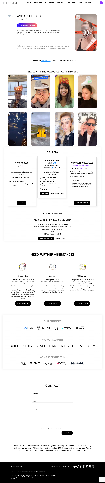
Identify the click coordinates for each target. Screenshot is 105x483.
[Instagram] (77, 466)
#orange (66, 46)
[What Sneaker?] (41, 91)
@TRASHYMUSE (21, 30)
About (29, 3)
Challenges (72, 3)
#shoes (32, 48)
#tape (60, 48)
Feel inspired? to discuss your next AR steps (52, 61)
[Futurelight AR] (41, 129)
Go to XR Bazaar (82, 303)
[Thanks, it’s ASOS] (64, 129)
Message (35, 409)
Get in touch (52, 303)
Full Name (35, 393)
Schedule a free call (56, 193)
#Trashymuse (21, 50)
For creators (49, 3)
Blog (80, 3)
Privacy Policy (33, 471)
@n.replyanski (33, 34)
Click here (45, 214)
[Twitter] (84, 466)
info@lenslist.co (56, 466)
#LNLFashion (21, 46)
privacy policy (68, 466)
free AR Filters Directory (60, 224)
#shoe (27, 48)
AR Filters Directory (27, 477)
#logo (61, 46)
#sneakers (49, 48)
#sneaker (42, 48)
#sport (55, 48)
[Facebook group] (93, 466)
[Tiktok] (87, 466)
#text (63, 48)
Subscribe (45, 193)
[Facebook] (74, 466)
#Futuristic (47, 46)
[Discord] (90, 466)
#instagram (55, 46)
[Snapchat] (81, 466)
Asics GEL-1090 (29, 16)
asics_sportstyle (23, 19)
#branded (33, 46)
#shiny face (21, 48)
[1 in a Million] (17, 129)
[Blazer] (87, 91)
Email (34, 401)
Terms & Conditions (21, 471)
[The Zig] (64, 91)
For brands (38, 3)
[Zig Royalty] (17, 91)
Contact (88, 3)
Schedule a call (23, 303)
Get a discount (61, 238)
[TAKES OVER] (87, 129)
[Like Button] (9, 16)
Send (67, 433)
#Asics (28, 46)
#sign (37, 48)
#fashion (40, 46)
